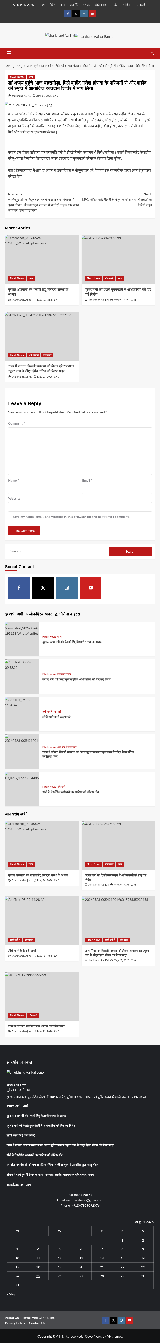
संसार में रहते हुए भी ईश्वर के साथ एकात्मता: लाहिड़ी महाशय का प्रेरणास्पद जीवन (50, 1174)
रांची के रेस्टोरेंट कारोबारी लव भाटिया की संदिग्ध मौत (70, 792)
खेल (116, 4)
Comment (16, 423)
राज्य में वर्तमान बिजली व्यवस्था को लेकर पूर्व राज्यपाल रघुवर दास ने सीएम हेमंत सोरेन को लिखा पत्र (60, 1145)
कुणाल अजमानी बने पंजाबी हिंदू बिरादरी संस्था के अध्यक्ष (72, 642)
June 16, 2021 (44, 95)
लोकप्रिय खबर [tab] (40, 614)
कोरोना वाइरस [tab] (68, 614)
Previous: (43, 202)
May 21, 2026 (45, 1031)
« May (11, 1294)
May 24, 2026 (45, 300)
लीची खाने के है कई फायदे (56, 717)
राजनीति (74, 4)
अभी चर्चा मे (34, 355)
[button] (9, 53)
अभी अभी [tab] (15, 614)
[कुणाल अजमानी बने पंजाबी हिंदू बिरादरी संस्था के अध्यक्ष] (42, 259)
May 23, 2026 (121, 300)
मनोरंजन (127, 4)
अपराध (86, 4)
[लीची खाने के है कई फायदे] (22, 702)
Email (87, 480)
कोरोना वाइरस (102, 4)
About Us (12, 1317)
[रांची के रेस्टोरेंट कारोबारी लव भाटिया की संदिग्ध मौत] (22, 776)
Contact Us (37, 1323)
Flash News (17, 76)
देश (43, 4)
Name (13, 480)
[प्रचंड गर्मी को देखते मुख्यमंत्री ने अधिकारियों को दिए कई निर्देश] (118, 259)
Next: (117, 200)
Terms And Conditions (39, 1317)
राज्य (62, 4)
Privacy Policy (15, 1323)
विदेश (52, 4)
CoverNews (93, 1336)
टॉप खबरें (109, 278)
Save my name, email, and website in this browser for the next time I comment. (71, 517)
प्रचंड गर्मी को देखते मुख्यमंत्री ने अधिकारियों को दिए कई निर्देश (76, 679)
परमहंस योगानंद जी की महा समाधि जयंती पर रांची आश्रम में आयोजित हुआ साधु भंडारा (53, 1164)
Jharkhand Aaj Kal (21, 95)
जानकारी (140, 4)
